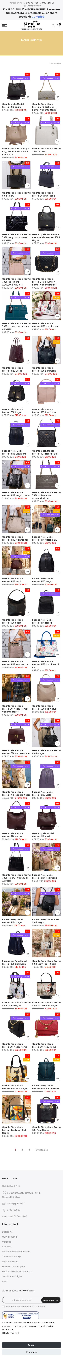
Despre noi (7, 1231)
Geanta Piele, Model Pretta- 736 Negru (12, 411)
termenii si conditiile (34, 1306)
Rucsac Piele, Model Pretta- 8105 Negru (42, 580)
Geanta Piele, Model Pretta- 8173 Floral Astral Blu (45, 664)
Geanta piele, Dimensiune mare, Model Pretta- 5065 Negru (46, 237)
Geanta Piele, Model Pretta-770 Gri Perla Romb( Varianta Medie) (44, 107)
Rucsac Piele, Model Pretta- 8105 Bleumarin (14, 452)
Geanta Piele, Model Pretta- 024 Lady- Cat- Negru (14, 1130)
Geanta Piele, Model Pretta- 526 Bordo (12, 835)
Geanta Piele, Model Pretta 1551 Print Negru (46, 1128)
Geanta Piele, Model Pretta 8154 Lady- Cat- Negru (46, 962)
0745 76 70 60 (32, 3)
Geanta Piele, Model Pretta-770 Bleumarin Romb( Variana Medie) (44, 281)
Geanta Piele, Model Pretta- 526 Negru (12, 621)
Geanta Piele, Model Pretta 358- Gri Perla (46, 150)
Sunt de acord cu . (25, 1306)
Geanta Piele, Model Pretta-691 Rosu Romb (44, 1045)
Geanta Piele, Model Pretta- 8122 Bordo (12, 369)
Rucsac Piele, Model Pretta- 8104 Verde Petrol (45, 1087)
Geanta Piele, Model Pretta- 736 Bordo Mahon (16, 752)
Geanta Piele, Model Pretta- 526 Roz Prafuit (44, 707)
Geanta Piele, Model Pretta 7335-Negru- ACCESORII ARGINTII (16, 877)
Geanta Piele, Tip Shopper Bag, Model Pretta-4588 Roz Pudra (16, 151)
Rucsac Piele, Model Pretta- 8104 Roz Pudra (44, 876)
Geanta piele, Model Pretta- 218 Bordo (43, 835)
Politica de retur (10, 1261)
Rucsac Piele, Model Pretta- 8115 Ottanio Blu (44, 538)
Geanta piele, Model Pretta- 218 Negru (13, 105)
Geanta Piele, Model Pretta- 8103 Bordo (12, 580)
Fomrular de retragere (13, 1266)
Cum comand (9, 1236)
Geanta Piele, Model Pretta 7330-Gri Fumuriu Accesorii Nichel (46, 495)
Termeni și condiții (11, 1256)
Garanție (6, 1241)
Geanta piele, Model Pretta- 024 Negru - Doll (45, 452)
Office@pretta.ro (34, 6)
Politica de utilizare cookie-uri (17, 1271)
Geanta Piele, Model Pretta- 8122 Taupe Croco (16, 663)
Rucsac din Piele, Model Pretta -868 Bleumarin (14, 962)
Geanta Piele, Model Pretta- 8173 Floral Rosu (45, 325)
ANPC (5, 1281)
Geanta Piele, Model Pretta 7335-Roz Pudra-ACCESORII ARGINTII (16, 281)
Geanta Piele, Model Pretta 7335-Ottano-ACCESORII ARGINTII (16, 326)
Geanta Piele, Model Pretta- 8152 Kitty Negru (15, 1087)
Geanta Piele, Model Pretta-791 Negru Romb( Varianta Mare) (15, 708)
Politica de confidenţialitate (16, 1251)
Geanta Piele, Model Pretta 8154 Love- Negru (16, 1004)
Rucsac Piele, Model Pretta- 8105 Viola (42, 793)
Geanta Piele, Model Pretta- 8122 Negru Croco (16, 494)
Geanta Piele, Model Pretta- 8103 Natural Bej (15, 538)
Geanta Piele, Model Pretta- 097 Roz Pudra (44, 411)
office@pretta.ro (15, 1203)
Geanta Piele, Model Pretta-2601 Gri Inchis (43, 194)
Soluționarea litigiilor (12, 1276)
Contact (6, 1246)
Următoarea (42, 1149)
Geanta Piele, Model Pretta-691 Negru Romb (14, 1045)
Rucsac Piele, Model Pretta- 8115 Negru (42, 621)
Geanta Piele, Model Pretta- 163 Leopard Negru (16, 793)
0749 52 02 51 (48, 3)
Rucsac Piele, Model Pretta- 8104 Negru (12, 921)
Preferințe (31, 1352)
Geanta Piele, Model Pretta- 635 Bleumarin (44, 369)
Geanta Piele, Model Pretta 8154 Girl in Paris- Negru (46, 1004)
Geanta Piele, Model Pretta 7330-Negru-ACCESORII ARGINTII (16, 237)
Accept (31, 1345)
